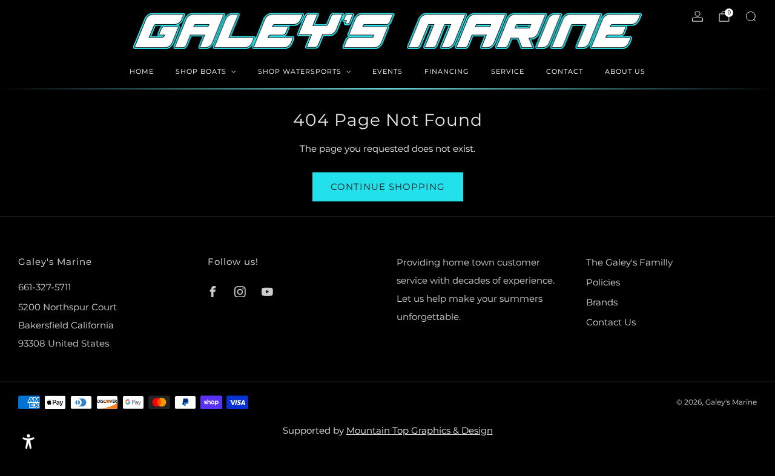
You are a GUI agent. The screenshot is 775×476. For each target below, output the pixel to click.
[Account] (697, 16)
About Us (625, 71)
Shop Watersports (299, 71)
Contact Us (611, 322)
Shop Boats (201, 71)
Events (387, 71)
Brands (602, 302)
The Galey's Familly (629, 262)
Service (507, 71)
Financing (446, 71)
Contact (564, 71)
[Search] (751, 16)
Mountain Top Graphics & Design (419, 430)
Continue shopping (388, 186)
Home (142, 71)
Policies (603, 282)
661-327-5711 (44, 287)
